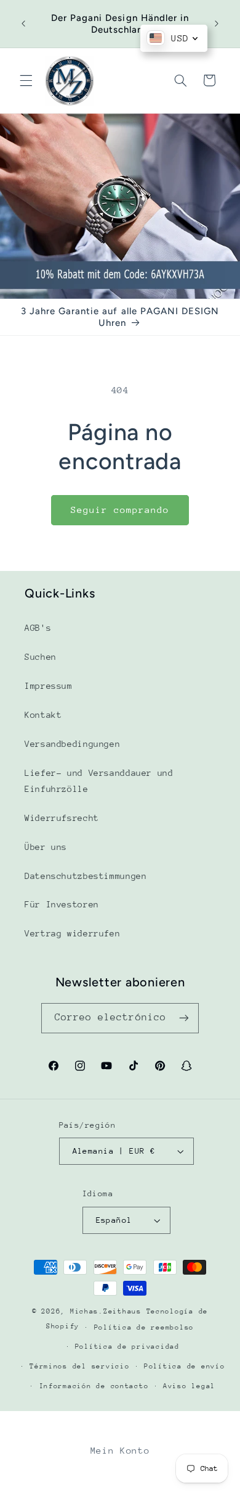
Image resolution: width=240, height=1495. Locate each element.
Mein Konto (120, 1450)
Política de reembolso (144, 1327)
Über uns (46, 847)
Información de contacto (94, 1386)
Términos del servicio (79, 1366)
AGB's (38, 628)
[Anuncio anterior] (23, 24)
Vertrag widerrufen (72, 933)
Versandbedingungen (72, 744)
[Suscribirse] (184, 1018)
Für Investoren (62, 904)
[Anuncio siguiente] (216, 24)
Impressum (49, 686)
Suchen (41, 657)
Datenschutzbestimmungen (86, 876)
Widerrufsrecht (62, 818)
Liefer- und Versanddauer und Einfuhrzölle (99, 781)
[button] (26, 80)
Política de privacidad (127, 1347)
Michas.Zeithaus (108, 1311)
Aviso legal (189, 1386)
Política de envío (184, 1366)
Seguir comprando (120, 509)
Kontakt (43, 715)
